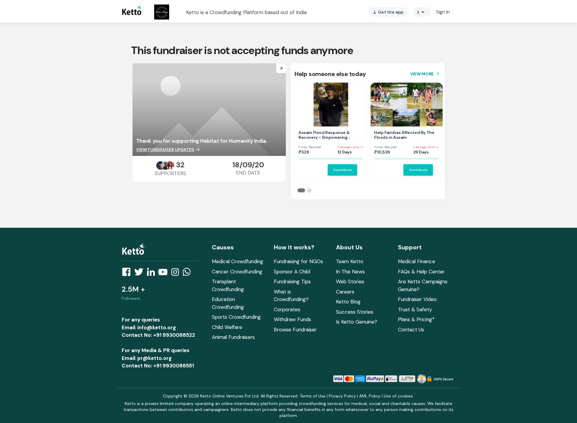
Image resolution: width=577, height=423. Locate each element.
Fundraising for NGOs (298, 261)
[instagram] (177, 273)
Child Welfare (227, 327)
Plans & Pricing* (416, 319)
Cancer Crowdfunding (237, 271)
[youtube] (164, 273)
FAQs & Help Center (421, 271)
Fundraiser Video (417, 299)
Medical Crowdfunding (237, 261)
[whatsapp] (188, 273)
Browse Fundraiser (295, 329)
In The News (350, 271)
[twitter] (140, 273)
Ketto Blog (348, 301)
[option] (422, 12)
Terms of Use (312, 396)
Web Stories (350, 281)
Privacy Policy (342, 396)
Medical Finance (416, 261)
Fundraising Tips (292, 281)
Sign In (443, 12)
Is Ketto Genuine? (356, 321)
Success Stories (354, 312)
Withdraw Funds (292, 319)
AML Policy (370, 396)
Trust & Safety (415, 309)
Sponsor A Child (292, 271)
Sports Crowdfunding (236, 317)
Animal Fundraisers (233, 337)
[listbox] (388, 12)
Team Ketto (349, 261)
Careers (345, 291)
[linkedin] (152, 273)
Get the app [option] (388, 12)
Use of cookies (398, 396)
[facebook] (128, 273)
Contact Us (411, 329)
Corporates (287, 309)
